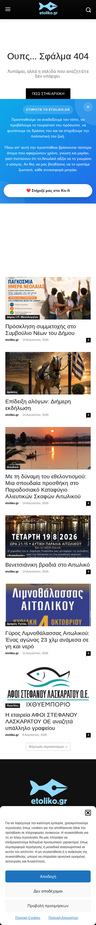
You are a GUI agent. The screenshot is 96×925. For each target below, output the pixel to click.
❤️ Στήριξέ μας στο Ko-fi (48, 190)
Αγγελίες (12, 705)
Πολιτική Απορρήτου (63, 918)
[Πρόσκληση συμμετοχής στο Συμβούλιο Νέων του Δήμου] (48, 298)
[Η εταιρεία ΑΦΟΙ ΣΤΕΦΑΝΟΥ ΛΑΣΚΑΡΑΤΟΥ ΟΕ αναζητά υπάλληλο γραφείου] (48, 686)
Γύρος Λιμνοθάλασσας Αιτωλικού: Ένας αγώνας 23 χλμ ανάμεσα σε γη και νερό (47, 639)
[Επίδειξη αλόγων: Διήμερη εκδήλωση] (48, 373)
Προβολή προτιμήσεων (48, 905)
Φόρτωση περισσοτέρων (46, 747)
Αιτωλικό (12, 467)
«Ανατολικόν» (16, 555)
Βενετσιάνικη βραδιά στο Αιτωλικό (47, 565)
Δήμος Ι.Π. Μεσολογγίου (22, 317)
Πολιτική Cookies (27, 918)
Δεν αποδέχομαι (48, 891)
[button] (88, 812)
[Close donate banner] (88, 107)
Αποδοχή (48, 876)
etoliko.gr (12, 339)
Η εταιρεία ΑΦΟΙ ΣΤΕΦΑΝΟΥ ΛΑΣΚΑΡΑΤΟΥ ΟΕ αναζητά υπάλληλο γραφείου (41, 721)
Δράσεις (12, 392)
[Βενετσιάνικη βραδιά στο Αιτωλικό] (48, 536)
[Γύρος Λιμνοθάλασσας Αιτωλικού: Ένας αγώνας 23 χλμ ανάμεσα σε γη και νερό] (48, 605)
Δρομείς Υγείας (16, 623)
